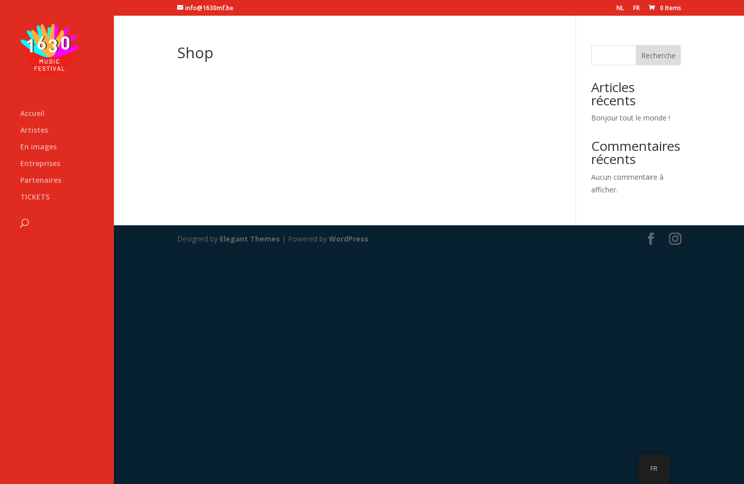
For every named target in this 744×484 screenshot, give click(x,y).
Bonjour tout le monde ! (630, 118)
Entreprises (40, 164)
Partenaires (40, 181)
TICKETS (35, 197)
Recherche (658, 55)
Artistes (34, 131)
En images (38, 147)
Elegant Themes (250, 239)
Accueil (32, 114)
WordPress (348, 239)
